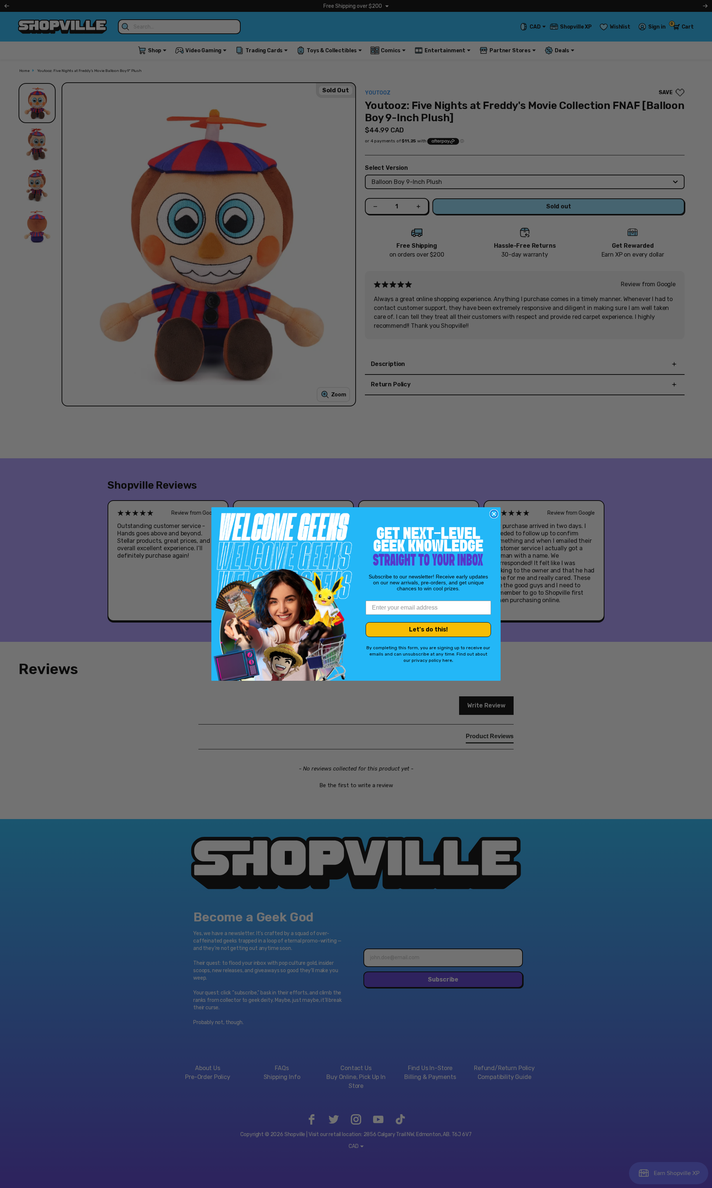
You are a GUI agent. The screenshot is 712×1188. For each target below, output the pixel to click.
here (447, 660)
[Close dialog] (494, 514)
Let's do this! (428, 629)
